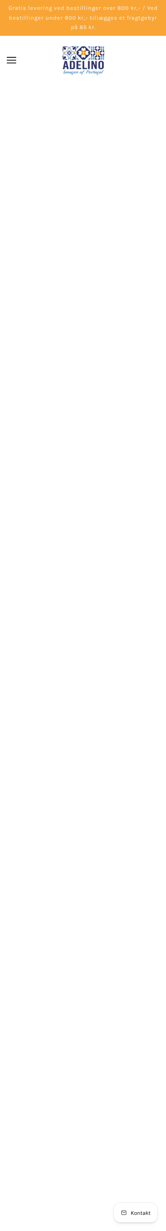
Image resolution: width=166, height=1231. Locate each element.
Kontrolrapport (83, 1150)
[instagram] (90, 995)
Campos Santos (83, 278)
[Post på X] (67, 591)
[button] (112, 591)
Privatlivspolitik (83, 1137)
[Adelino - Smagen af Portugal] (83, 60)
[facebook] (75, 995)
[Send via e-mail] (97, 591)
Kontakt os (83, 1085)
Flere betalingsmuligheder (83, 389)
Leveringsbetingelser (83, 1111)
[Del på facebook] (53, 591)
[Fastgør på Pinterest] (82, 591)
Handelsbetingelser (83, 1124)
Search (83, 1059)
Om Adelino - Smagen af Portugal (83, 1098)
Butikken (83, 1072)
